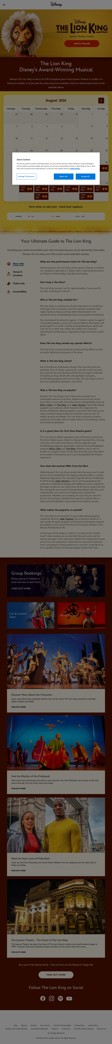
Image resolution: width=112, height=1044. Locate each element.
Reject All (64, 176)
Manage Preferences (26, 176)
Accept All (85, 176)
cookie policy (75, 169)
